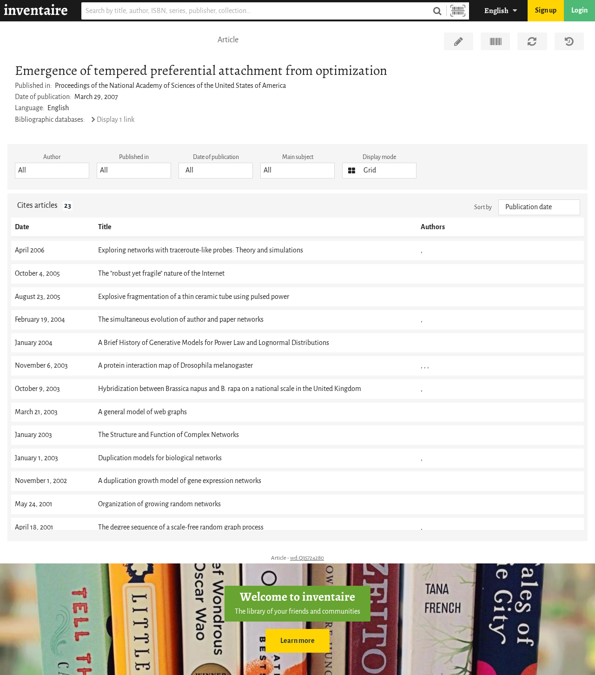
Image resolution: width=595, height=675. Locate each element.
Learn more (297, 640)
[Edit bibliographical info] (458, 41)
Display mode (379, 157)
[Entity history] (569, 41)
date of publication (216, 157)
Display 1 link (115, 119)
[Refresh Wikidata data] (532, 41)
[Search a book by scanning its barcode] (458, 11)
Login (579, 10)
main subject (297, 157)
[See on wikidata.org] (495, 41)
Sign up (545, 10)
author (52, 157)
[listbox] (52, 171)
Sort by (483, 207)
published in (134, 157)
